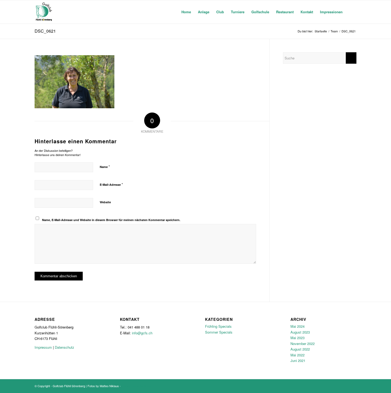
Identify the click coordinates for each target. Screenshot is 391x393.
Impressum (43, 347)
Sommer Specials (218, 332)
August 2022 (300, 349)
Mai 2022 (297, 354)
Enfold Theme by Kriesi (136, 386)
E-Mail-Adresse (111, 184)
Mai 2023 (297, 337)
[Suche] (351, 12)
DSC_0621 (45, 31)
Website (105, 202)
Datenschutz (64, 347)
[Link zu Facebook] (344, 386)
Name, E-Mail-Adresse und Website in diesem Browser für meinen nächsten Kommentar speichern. (111, 220)
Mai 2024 (297, 326)
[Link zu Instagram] (352, 386)
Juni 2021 (297, 360)
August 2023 (300, 332)
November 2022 (302, 343)
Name (105, 166)
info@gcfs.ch (142, 332)
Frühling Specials (218, 326)
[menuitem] (186, 12)
